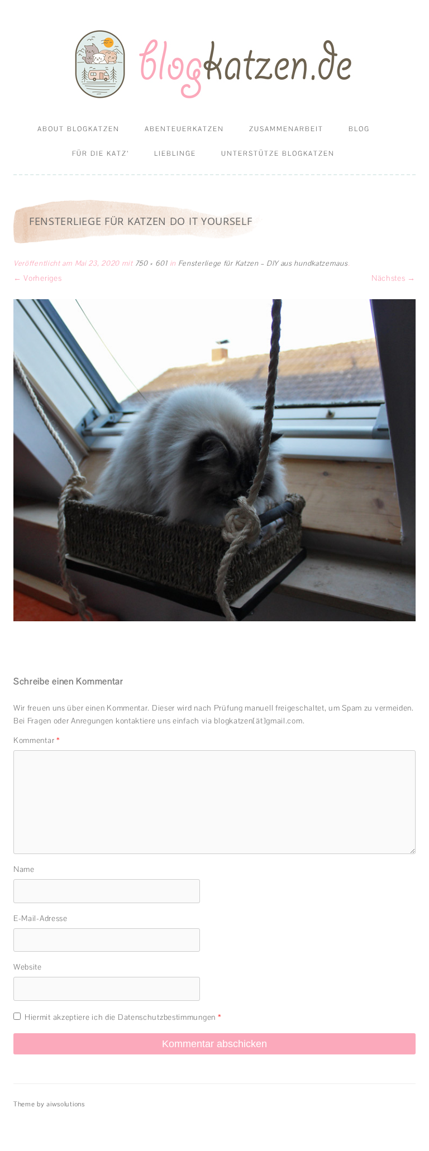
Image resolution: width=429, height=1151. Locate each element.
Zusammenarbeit (286, 128)
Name (24, 869)
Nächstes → (393, 278)
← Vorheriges (37, 278)
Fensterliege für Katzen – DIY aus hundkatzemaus (263, 263)
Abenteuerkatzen (184, 128)
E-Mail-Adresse (40, 918)
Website (27, 967)
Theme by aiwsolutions (49, 1104)
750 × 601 (151, 263)
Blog (359, 128)
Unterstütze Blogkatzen (278, 153)
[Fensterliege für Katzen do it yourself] (214, 460)
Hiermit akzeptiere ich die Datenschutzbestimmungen (123, 1017)
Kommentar (36, 740)
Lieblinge (175, 153)
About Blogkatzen (78, 128)
